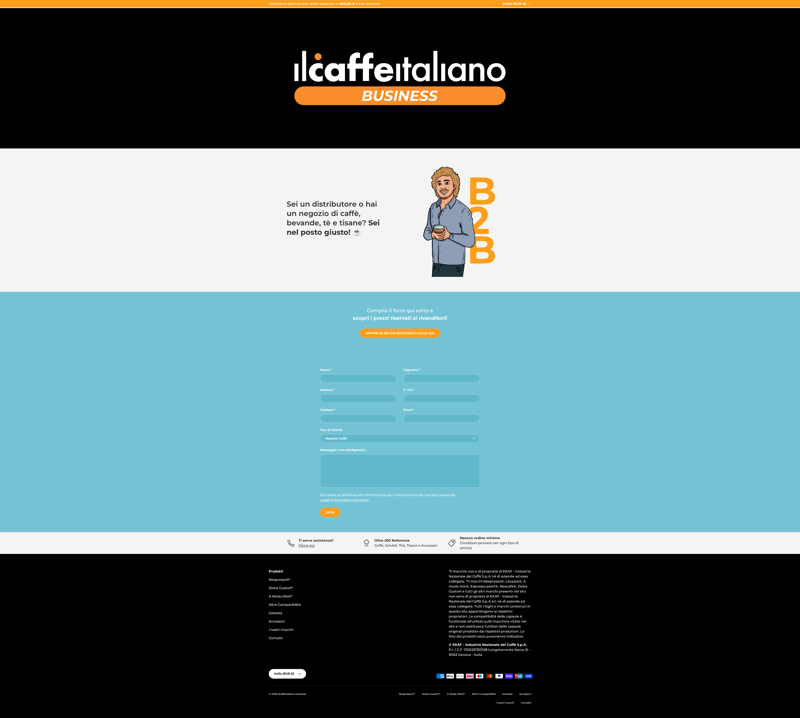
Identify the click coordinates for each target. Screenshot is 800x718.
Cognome (410, 370)
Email (407, 410)
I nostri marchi (281, 630)
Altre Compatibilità (285, 605)
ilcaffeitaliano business (292, 693)
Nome (324, 370)
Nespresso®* (279, 580)
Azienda (326, 390)
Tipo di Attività (331, 430)
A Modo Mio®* (280, 596)
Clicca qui (307, 545)
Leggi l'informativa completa (344, 500)
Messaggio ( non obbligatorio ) (343, 450)
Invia (330, 512)
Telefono (326, 410)
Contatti (276, 638)
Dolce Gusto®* (281, 588)
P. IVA (407, 390)
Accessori (277, 621)
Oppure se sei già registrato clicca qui (400, 333)
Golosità (275, 613)
